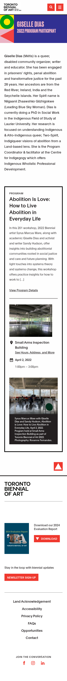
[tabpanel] (33, 411)
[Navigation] (59, 7)
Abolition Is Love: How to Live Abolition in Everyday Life (29, 208)
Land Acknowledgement (32, 601)
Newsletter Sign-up (21, 577)
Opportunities (32, 630)
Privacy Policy (32, 616)
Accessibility (32, 608)
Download (49, 538)
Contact (32, 637)
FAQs (32, 623)
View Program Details (23, 290)
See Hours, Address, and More (34, 352)
